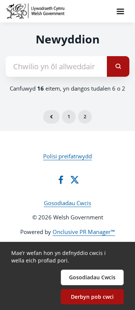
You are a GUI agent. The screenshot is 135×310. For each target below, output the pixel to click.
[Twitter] (74, 180)
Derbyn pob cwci (92, 296)
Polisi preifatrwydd (67, 156)
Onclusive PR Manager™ (83, 231)
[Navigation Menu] (120, 11)
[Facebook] (61, 180)
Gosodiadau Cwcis (67, 203)
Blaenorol (51, 117)
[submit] (118, 66)
